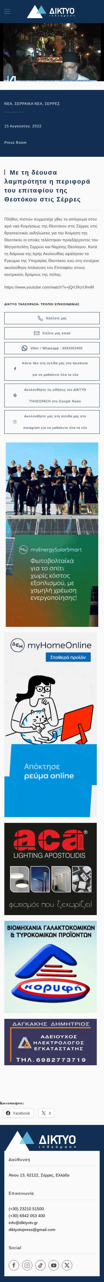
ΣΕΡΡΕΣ (52, 104)
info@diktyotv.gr (23, 1222)
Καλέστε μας (56, 318)
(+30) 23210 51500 (26, 1208)
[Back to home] (52, 11)
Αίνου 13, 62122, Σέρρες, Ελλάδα (39, 1175)
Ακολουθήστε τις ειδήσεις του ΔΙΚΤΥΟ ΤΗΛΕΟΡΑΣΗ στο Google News (55, 395)
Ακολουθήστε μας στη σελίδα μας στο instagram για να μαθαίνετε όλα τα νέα (55, 421)
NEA (8, 104)
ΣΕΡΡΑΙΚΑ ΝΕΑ (28, 104)
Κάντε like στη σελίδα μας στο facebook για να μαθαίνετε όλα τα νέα (55, 368)
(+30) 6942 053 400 (27, 1215)
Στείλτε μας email (56, 333)
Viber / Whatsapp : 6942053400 (56, 348)
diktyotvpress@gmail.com (32, 1229)
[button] (7, 11)
